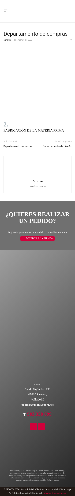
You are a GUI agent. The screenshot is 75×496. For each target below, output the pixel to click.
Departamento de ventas (17, 146)
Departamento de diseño (57, 146)
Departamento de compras (35, 33)
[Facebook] (41, 426)
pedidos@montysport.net (37, 404)
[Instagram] (33, 426)
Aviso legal (66, 489)
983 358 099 (39, 414)
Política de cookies (21, 493)
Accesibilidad (27, 489)
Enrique (7, 39)
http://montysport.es (38, 186)
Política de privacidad (47, 489)
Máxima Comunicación (55, 493)
